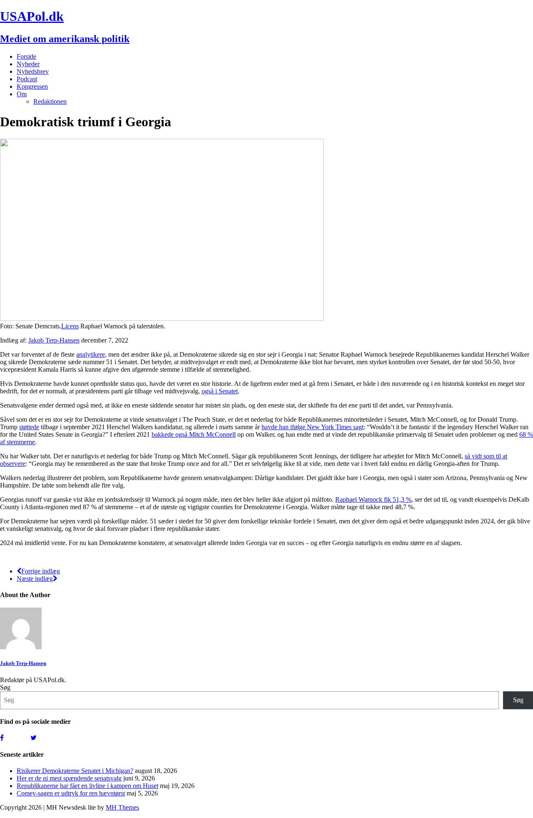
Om (22, 94)
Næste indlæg (35, 578)
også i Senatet (220, 391)
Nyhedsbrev (33, 71)
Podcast (27, 79)
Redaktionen (50, 101)
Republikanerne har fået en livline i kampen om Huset (87, 785)
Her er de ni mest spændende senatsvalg (69, 778)
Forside (26, 56)
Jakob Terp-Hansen (54, 340)
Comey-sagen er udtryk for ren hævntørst (71, 793)
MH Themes (122, 807)
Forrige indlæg (40, 571)
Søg (5, 687)
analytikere (90, 354)
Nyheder (28, 64)
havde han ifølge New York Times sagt (313, 426)
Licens (70, 326)
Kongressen (32, 86)
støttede (29, 426)
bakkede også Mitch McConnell (194, 434)
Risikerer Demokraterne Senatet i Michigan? (75, 770)
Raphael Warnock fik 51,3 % (373, 499)
